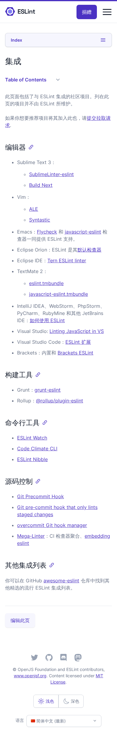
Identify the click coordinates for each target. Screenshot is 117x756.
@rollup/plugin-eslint (59, 401)
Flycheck (47, 232)
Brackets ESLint (75, 353)
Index (16, 40)
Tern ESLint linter (66, 260)
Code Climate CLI (37, 449)
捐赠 (87, 12)
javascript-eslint (83, 232)
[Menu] (107, 12)
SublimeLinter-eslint (51, 174)
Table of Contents (25, 80)
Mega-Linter (31, 536)
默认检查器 (89, 250)
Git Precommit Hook (40, 496)
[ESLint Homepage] (20, 12)
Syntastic (39, 220)
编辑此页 (20, 620)
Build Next (40, 185)
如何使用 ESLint (47, 320)
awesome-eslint (61, 581)
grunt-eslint (47, 390)
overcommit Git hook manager (52, 525)
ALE (33, 209)
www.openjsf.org (30, 675)
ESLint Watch (32, 438)
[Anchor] (29, 146)
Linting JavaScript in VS (77, 331)
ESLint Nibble (32, 459)
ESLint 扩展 (78, 342)
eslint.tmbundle (46, 283)
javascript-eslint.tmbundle (58, 294)
